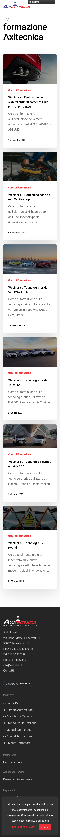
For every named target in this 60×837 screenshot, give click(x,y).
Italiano (35, 2)
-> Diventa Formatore (17, 743)
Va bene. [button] (45, 827)
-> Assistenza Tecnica (18, 716)
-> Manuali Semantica (17, 729)
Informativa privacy (23, 826)
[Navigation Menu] (55, 5)
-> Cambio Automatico (18, 710)
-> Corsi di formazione (17, 736)
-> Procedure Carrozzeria (19, 723)
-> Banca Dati (11, 703)
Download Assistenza (17, 779)
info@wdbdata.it (12, 665)
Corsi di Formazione (19, 90)
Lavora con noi (12, 762)
